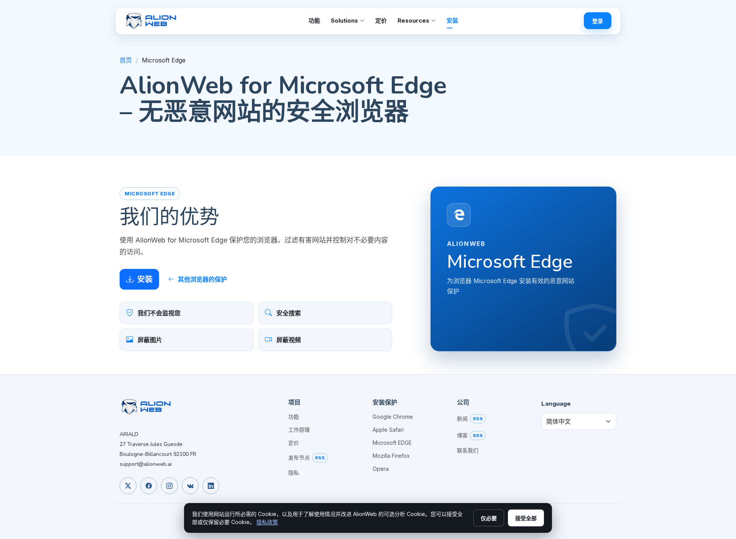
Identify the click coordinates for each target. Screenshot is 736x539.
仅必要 (489, 518)
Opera (381, 469)
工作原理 (299, 430)
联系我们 (467, 450)
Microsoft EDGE (392, 443)
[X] (128, 485)
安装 (452, 20)
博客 (462, 435)
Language (556, 404)
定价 (381, 20)
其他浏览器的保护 (202, 279)
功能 (314, 20)
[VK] (190, 485)
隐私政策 (267, 522)
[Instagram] (169, 485)
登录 (597, 21)
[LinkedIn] (210, 485)
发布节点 (299, 457)
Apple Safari (388, 430)
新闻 (462, 418)
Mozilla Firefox (391, 456)
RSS (320, 457)
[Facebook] (148, 485)
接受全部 (526, 518)
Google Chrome (393, 416)
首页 (126, 60)
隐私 (293, 472)
